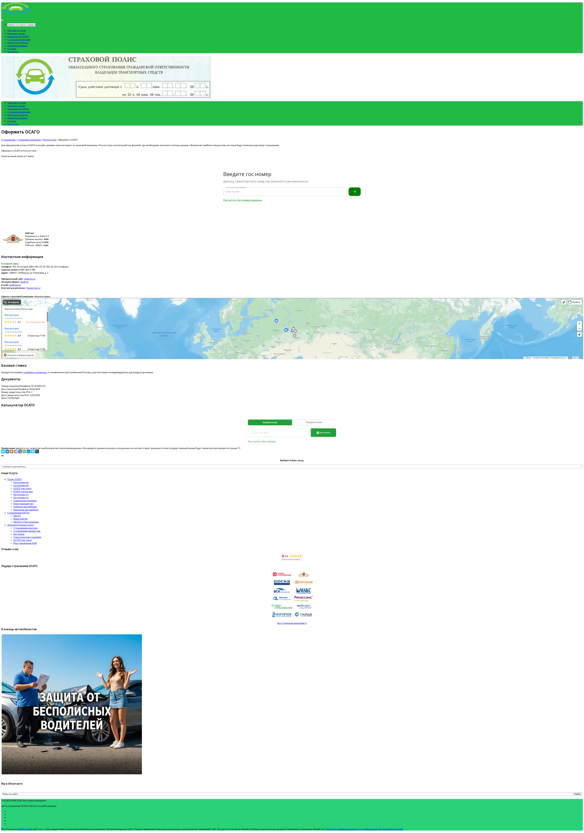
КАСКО (17, 515)
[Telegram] (16, 451)
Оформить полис (16, 30)
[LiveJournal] (37, 451)
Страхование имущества (26, 530)
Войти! (24, 281)
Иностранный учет (23, 503)
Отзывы (11, 48)
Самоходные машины (24, 500)
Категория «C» (21, 494)
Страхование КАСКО (18, 512)
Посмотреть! (33, 287)
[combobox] (292, 466)
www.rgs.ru (29, 278)
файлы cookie (25, 829)
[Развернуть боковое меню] (2, 455)
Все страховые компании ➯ (292, 623)
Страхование (8, 139)
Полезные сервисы (17, 45)
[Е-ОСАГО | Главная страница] (15, 13)
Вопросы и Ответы (17, 42)
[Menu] (2, 20)
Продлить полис (16, 33)
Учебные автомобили (25, 506)
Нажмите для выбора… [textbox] (15, 466)
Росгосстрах (49, 139)
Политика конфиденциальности (343, 829)
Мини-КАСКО (20, 518)
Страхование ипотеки (25, 527)
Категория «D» (21, 497)
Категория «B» (21, 485)
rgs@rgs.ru (15, 284)
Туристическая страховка (27, 537)
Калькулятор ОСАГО (18, 36)
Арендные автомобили (25, 509)
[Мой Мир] (28, 451)
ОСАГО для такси (22, 488)
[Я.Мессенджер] (3, 451)
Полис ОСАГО (14, 479)
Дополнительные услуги (20, 524)
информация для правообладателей (383, 829)
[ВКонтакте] (7, 451)
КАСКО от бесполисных (26, 521)
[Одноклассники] (11, 451)
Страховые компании (19, 39)
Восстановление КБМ (25, 543)
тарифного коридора (34, 372)
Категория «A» (21, 482)
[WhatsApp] (24, 451)
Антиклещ (18, 534)
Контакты (12, 51)
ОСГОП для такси (22, 540)
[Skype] (33, 451)
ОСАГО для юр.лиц (23, 491)
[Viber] (20, 451)
